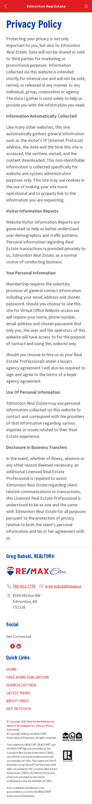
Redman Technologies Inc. (21, 725)
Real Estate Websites (39, 721)
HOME (11, 669)
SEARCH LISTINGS (21, 685)
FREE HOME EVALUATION (27, 677)
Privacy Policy (45, 725)
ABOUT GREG (17, 700)
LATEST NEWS (18, 692)
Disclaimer (13, 729)
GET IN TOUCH (18, 708)
